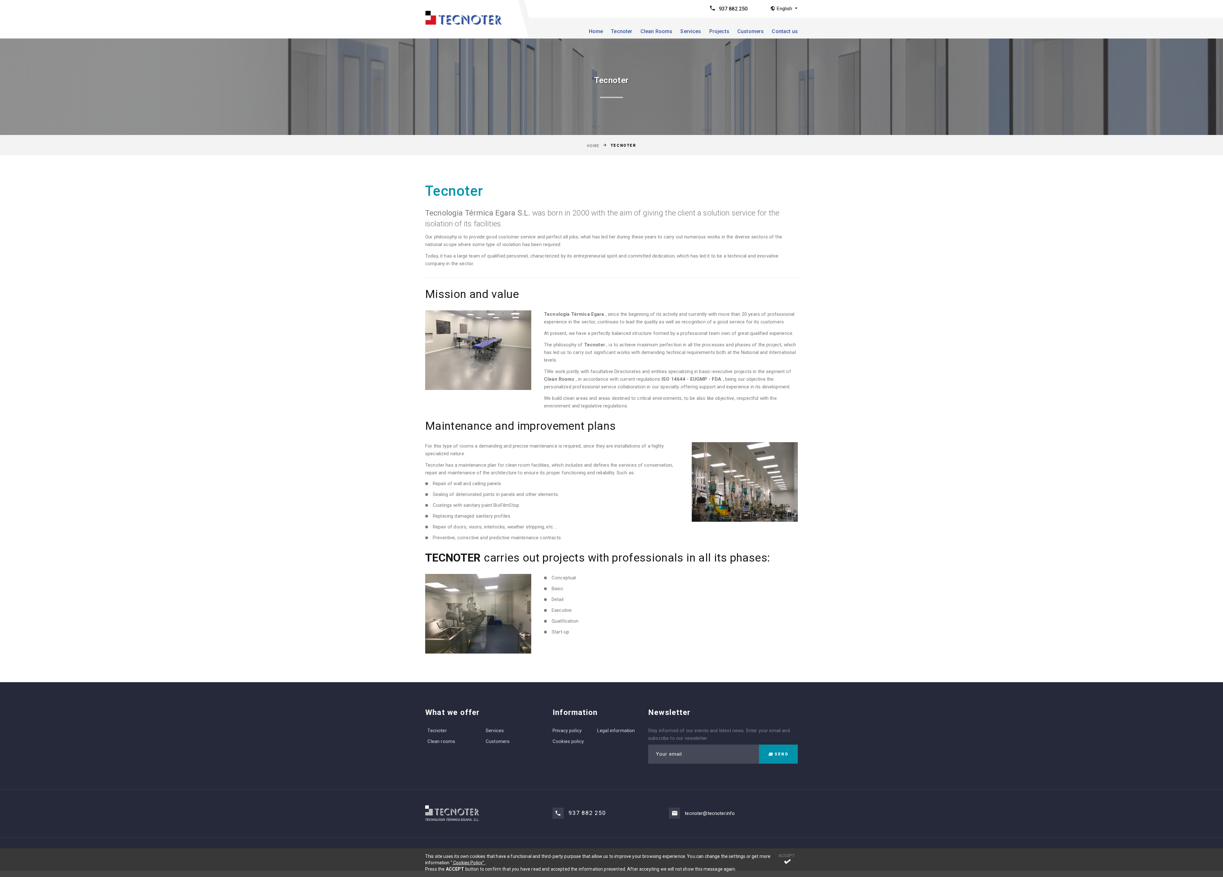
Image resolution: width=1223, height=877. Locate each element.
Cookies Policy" (468, 862)
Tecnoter (621, 31)
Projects (719, 31)
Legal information (616, 730)
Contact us (785, 31)
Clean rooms (441, 741)
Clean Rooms (656, 31)
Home (596, 31)
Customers (750, 31)
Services (690, 31)
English (785, 8)
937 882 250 (733, 9)
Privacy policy (567, 730)
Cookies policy (568, 741)
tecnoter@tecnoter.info (710, 813)
